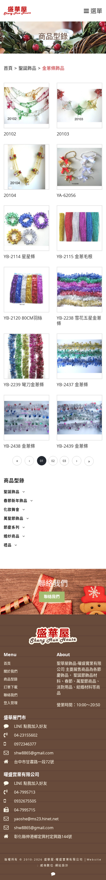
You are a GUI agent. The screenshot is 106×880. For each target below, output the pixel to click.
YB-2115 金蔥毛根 (74, 256)
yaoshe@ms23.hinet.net (36, 819)
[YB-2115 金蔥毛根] (79, 227)
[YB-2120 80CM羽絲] (26, 289)
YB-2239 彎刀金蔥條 (24, 384)
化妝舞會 (11, 509)
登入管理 (11, 702)
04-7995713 (24, 792)
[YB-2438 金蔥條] (26, 417)
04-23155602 (25, 735)
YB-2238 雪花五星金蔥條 (79, 320)
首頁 (8, 68)
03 (64, 461)
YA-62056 (66, 195)
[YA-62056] (79, 166)
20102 (10, 134)
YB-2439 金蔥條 (72, 446)
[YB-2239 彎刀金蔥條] (26, 356)
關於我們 (11, 671)
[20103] (79, 105)
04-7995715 (24, 810)
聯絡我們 (52, 596)
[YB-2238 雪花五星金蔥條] (79, 289)
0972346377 (25, 744)
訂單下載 (11, 687)
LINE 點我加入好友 (30, 726)
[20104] (26, 166)
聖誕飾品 (11, 491)
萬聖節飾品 (13, 518)
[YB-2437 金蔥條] (79, 356)
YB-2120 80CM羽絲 (23, 318)
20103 (63, 134)
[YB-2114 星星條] (26, 227)
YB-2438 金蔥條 (19, 446)
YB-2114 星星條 (19, 256)
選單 (95, 11)
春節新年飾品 (15, 500)
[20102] (26, 105)
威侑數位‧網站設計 (54, 865)
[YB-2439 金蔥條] (79, 417)
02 (53, 461)
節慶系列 (11, 527)
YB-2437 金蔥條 (72, 384)
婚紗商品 (11, 536)
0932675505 (25, 801)
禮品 (8, 544)
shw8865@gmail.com (33, 827)
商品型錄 (11, 679)
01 (41, 461)
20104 (10, 195)
